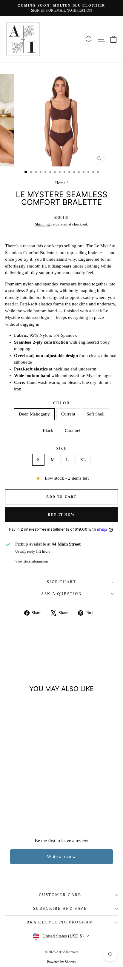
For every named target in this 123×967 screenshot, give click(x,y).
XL (83, 459)
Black (48, 430)
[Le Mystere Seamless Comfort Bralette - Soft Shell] (26, 797)
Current (68, 414)
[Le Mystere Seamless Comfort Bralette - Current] (19, 797)
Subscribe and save (60, 908)
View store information (31, 561)
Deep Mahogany (34, 414)
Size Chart (61, 582)
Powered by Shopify (61, 962)
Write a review (61, 856)
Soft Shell (95, 414)
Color (61, 403)
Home (60, 183)
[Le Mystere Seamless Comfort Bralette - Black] (33, 797)
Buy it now (61, 514)
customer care (60, 894)
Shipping (42, 224)
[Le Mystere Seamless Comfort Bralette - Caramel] (40, 797)
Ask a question (61, 593)
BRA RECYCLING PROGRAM (60, 922)
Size (61, 448)
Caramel (72, 430)
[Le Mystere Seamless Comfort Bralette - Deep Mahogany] (12, 797)
